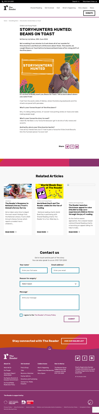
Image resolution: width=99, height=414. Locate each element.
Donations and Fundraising (29, 379)
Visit (58, 8)
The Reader (10, 8)
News (92, 8)
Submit (71, 319)
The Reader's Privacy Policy (45, 315)
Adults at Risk (30, 407)
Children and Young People (28, 26)
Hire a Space (82, 8)
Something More (13, 20)
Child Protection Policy (70, 407)
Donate (89, 13)
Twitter (67, 147)
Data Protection (19, 407)
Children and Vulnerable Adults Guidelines (49, 407)
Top (49, 349)
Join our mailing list (74, 341)
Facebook (72, 147)
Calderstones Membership (46, 370)
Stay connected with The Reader (35, 341)
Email (77, 147)
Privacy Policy (8, 407)
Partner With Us (26, 376)
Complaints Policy (85, 407)
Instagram (91, 358)
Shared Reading (36, 8)
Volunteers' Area (89, 1)
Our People (7, 370)
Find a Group (25, 367)
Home (5, 20)
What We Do (7, 367)
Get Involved (49, 8)
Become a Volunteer (27, 373)
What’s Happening (69, 8)
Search (75, 1)
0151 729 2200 (9, 1)
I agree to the (40, 315)
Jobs (22, 370)
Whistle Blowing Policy (10, 409)
